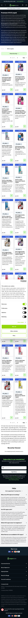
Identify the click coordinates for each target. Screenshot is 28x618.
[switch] (24, 308)
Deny (14, 335)
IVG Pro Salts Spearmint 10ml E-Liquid (19, 166)
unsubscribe (14, 476)
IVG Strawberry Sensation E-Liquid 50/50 (19, 274)
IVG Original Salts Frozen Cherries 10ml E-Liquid (7, 380)
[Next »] (23, 58)
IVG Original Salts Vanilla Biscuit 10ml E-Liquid (6, 238)
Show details (21, 322)
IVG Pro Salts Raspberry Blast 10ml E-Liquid (6, 274)
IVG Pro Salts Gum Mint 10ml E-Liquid (7, 131)
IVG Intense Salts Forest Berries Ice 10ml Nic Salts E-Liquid (20, 63)
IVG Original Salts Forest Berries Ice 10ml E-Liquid (20, 238)
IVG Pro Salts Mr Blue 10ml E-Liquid (6, 200)
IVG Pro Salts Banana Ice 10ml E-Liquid (20, 379)
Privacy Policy (18, 478)
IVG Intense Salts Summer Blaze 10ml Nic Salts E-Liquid (20, 95)
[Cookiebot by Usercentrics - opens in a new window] (20, 281)
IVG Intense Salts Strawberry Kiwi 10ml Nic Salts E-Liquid (6, 63)
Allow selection (14, 331)
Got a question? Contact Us (13, 491)
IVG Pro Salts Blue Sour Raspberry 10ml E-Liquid (7, 346)
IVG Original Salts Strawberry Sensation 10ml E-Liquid (20, 201)
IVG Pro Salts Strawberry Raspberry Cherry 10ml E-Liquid (7, 95)
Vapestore (12, 613)
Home (2, 48)
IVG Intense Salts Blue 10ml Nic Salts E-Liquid (20, 131)
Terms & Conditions (9, 478)
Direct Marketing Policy (14, 479)
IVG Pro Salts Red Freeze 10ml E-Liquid (20, 346)
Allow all (14, 326)
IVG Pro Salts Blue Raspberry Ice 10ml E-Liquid (6, 166)
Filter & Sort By (13, 53)
